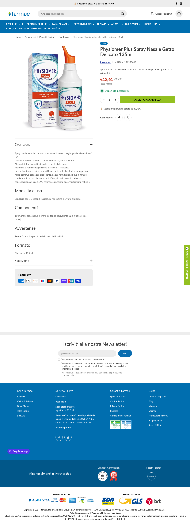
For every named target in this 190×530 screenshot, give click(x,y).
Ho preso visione (83, 359)
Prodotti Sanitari (47, 37)
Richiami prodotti (64, 427)
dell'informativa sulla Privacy (91, 359)
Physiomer (105, 62)
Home (18, 37)
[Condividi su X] (128, 117)
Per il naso (64, 37)
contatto (87, 422)
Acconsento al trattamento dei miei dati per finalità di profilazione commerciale (92, 374)
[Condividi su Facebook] (119, 117)
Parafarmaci (30, 37)
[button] (187, 265)
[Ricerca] (122, 13)
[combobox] (82, 13)
